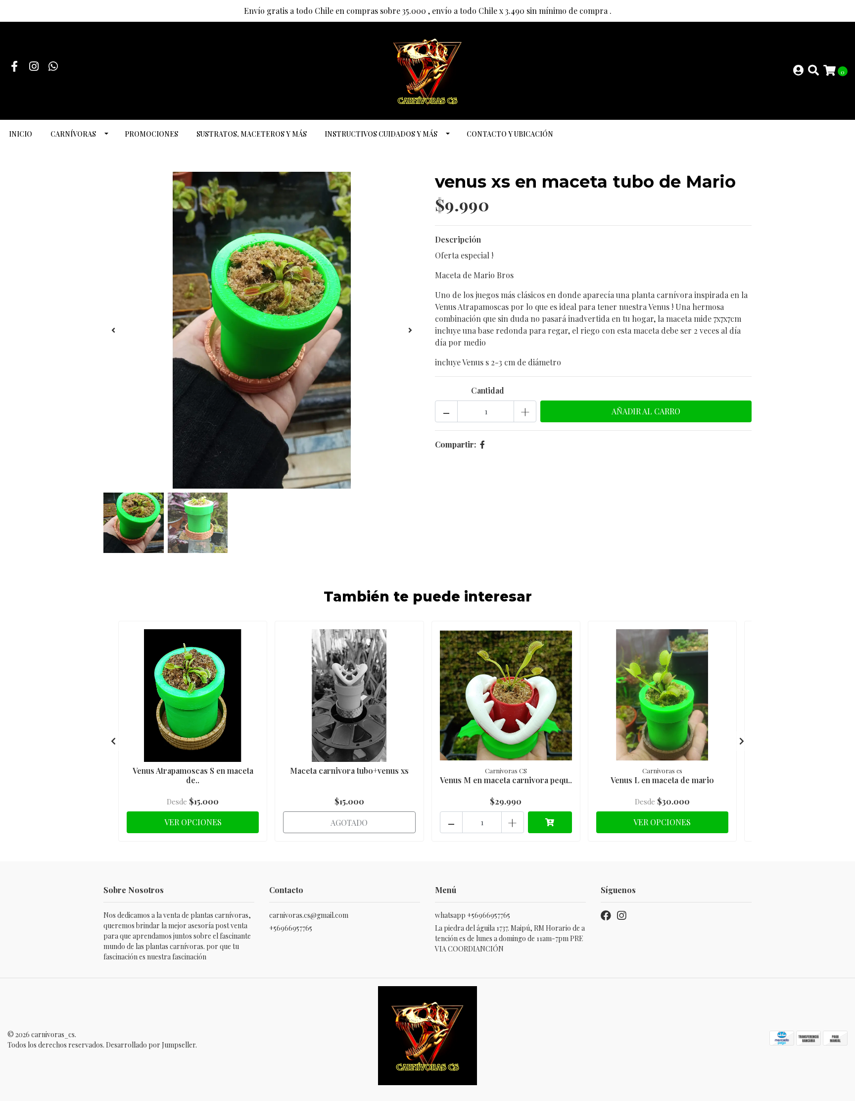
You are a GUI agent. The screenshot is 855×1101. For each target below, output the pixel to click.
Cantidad (487, 390)
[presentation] (113, 330)
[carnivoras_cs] (427, 69)
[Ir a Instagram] (34, 67)
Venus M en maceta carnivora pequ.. (506, 780)
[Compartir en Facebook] (482, 444)
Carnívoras (73, 134)
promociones (151, 134)
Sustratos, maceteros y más (251, 134)
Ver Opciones (193, 822)
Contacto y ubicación (510, 134)
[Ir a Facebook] (14, 67)
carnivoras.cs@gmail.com (308, 915)
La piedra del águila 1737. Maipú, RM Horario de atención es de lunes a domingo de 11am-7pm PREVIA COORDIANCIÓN (510, 938)
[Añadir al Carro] (550, 822)
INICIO (20, 134)
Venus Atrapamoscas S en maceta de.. (193, 775)
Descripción (458, 239)
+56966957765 (290, 928)
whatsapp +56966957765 (472, 915)
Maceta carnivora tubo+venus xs (349, 770)
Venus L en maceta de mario (662, 780)
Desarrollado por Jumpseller (150, 1045)
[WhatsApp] (53, 67)
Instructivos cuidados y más (381, 134)
